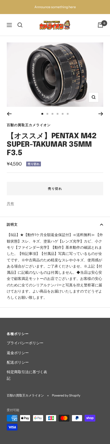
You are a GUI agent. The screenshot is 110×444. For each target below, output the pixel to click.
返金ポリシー (18, 352)
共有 (10, 203)
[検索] (20, 25)
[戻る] (9, 114)
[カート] (100, 25)
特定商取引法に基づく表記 (27, 375)
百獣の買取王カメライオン (29, 125)
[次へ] (100, 114)
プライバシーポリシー (25, 343)
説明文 (12, 224)
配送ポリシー (18, 362)
